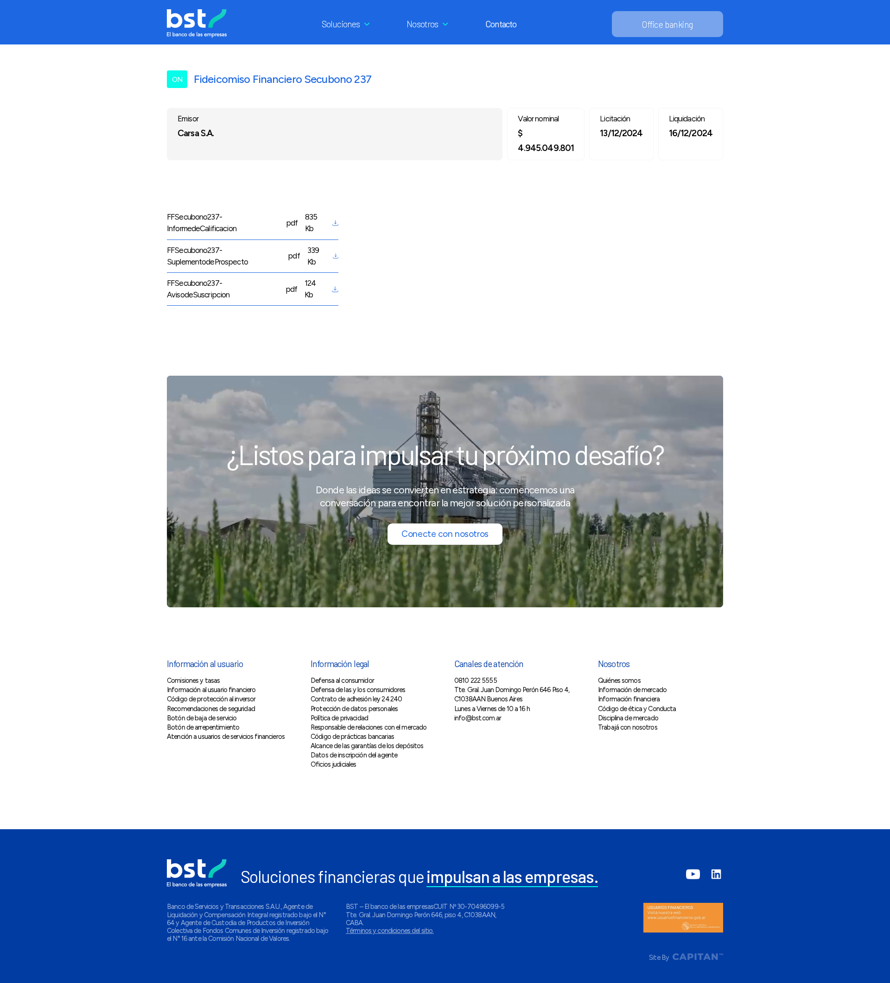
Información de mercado (632, 690)
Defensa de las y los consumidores (358, 690)
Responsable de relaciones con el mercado (368, 727)
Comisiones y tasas (193, 680)
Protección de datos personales (354, 709)
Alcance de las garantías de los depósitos (367, 746)
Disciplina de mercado (628, 718)
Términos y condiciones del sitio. (390, 930)
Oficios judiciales (333, 764)
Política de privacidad (339, 718)
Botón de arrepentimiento (203, 727)
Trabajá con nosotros (627, 727)
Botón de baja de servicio (201, 718)
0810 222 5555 (475, 680)
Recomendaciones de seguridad (211, 709)
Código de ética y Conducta (637, 709)
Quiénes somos (619, 680)
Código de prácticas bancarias (352, 736)
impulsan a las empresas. (512, 876)
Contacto (501, 24)
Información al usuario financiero (211, 690)
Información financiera (629, 699)
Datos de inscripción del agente (354, 755)
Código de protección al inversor (211, 699)
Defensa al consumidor (342, 680)
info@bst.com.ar (477, 718)
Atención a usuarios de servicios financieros (226, 736)
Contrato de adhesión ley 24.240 (356, 699)
